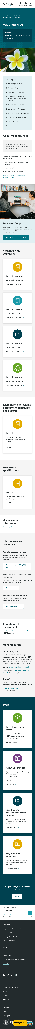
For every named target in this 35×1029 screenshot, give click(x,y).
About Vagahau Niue (15, 84)
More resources (13, 121)
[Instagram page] (8, 975)
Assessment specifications (17, 105)
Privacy (5, 1012)
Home (5, 15)
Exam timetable (8, 527)
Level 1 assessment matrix (15, 728)
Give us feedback (9, 941)
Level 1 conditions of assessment (15, 631)
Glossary (6, 999)
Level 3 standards (15, 343)
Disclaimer (6, 1008)
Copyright (6, 1016)
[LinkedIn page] (12, 975)
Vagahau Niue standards (16, 92)
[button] (4, 915)
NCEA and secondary (15, 15)
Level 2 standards (15, 309)
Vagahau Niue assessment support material (16, 813)
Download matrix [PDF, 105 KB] (16, 566)
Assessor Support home (15, 237)
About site (6, 995)
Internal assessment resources (18, 113)
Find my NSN (7, 933)
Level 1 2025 (19, 667)
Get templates (11, 588)
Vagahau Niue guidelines (13, 854)
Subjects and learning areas (11, 17)
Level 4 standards (15, 377)
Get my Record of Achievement (14, 937)
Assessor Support (14, 88)
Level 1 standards (15, 276)
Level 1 (9, 433)
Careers (6, 963)
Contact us (7, 952)
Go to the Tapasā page (11, 688)
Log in (17, 896)
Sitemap (5, 991)
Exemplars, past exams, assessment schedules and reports (17, 98)
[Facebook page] (4, 975)
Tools (10, 126)
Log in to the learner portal (12, 929)
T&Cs (4, 1004)
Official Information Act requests (14, 960)
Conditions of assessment (17, 117)
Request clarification (13, 606)
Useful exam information (16, 109)
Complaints (7, 956)
